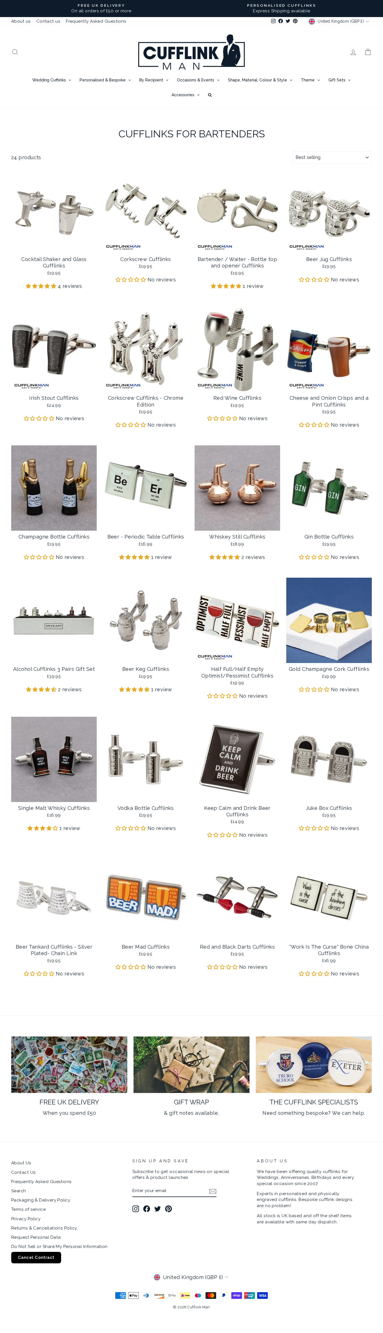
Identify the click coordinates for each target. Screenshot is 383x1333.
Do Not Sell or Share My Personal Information (59, 1246)
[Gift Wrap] (191, 1064)
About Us (21, 1162)
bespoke (317, 1113)
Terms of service (28, 1209)
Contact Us (23, 1172)
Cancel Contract (36, 1257)
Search (18, 1190)
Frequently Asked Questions (96, 21)
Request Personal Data (36, 1237)
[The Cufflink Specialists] (314, 1064)
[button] (42, 286)
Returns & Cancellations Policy (44, 1228)
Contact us (48, 21)
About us (21, 21)
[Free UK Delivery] (69, 1064)
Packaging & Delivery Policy (40, 1200)
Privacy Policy (25, 1218)
